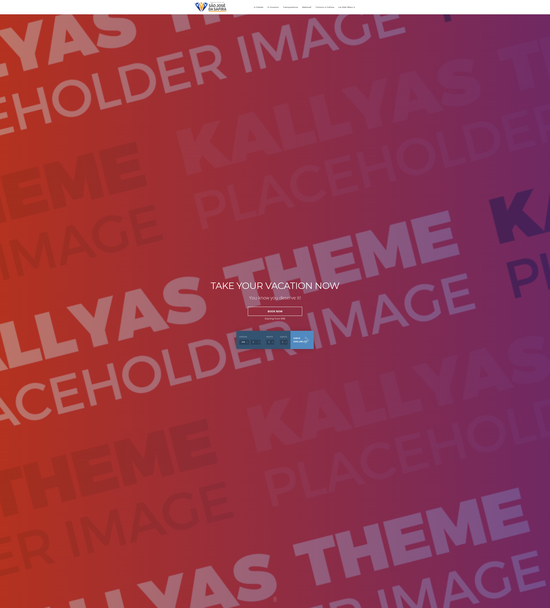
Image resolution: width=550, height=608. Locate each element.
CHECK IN (243, 336)
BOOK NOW (275, 311)
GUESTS (283, 336)
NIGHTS (269, 336)
